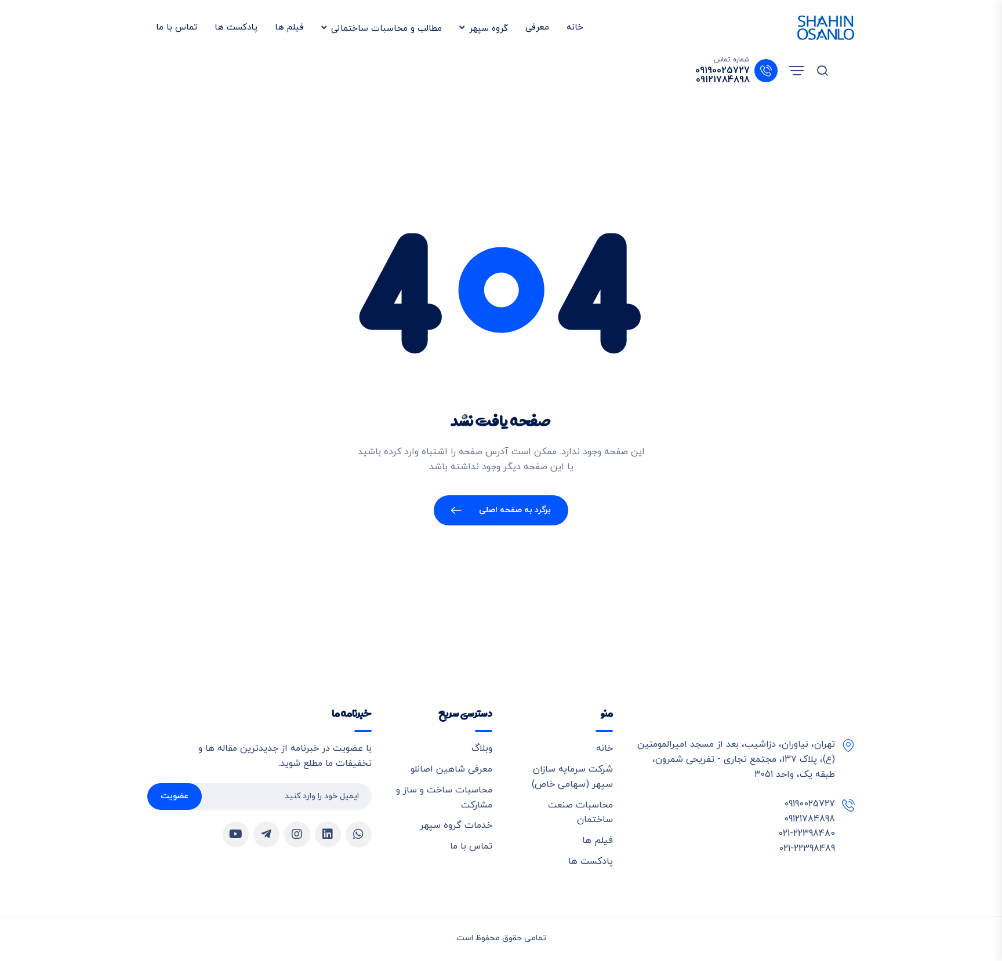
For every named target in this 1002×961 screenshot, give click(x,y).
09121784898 (723, 80)
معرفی (537, 27)
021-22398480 (806, 833)
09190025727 (722, 70)
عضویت (174, 796)
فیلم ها (289, 27)
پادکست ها (236, 27)
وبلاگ (481, 748)
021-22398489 (807, 848)
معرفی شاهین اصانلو (451, 769)
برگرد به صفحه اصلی (515, 510)
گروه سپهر (488, 29)
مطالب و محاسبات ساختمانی (386, 29)
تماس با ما (176, 27)
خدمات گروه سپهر (456, 825)
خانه (575, 27)
